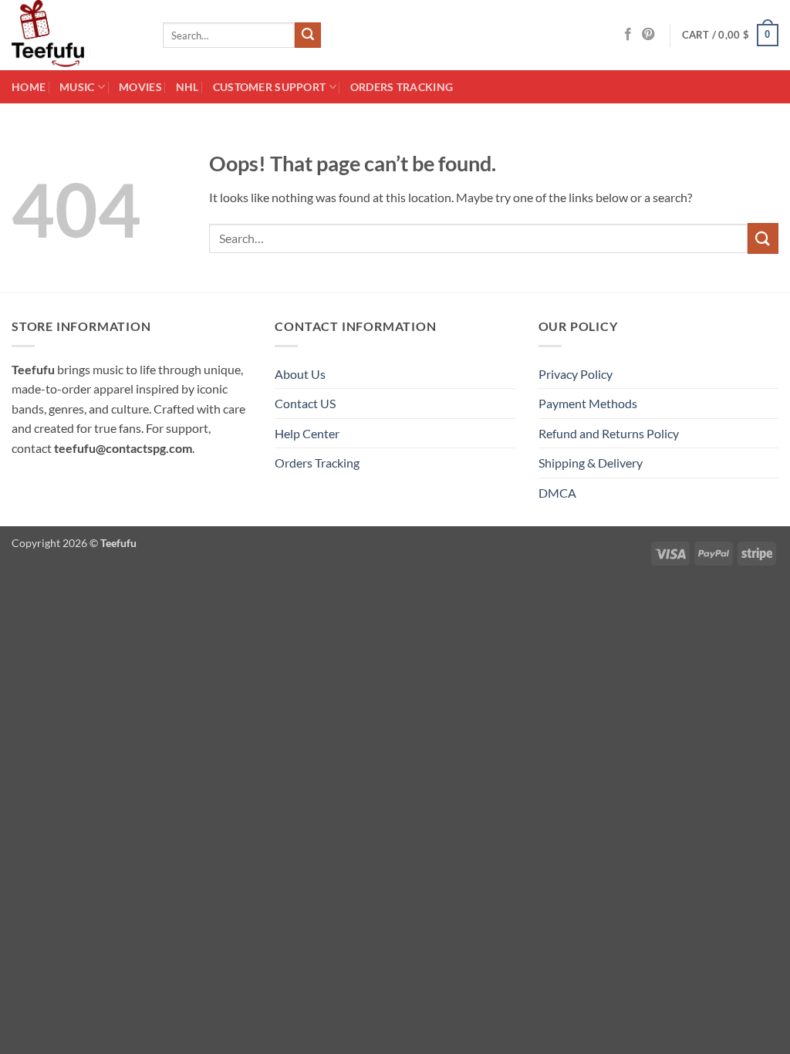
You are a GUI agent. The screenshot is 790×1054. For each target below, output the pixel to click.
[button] (730, 35)
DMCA (557, 492)
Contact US (305, 403)
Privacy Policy (575, 374)
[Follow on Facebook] (628, 35)
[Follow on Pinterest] (648, 35)
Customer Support (269, 86)
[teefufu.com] (76, 35)
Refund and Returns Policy (608, 433)
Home (29, 86)
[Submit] (308, 35)
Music (76, 86)
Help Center (307, 433)
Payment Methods (587, 403)
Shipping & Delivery (590, 462)
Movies (140, 86)
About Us (300, 374)
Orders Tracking (401, 86)
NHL (187, 86)
